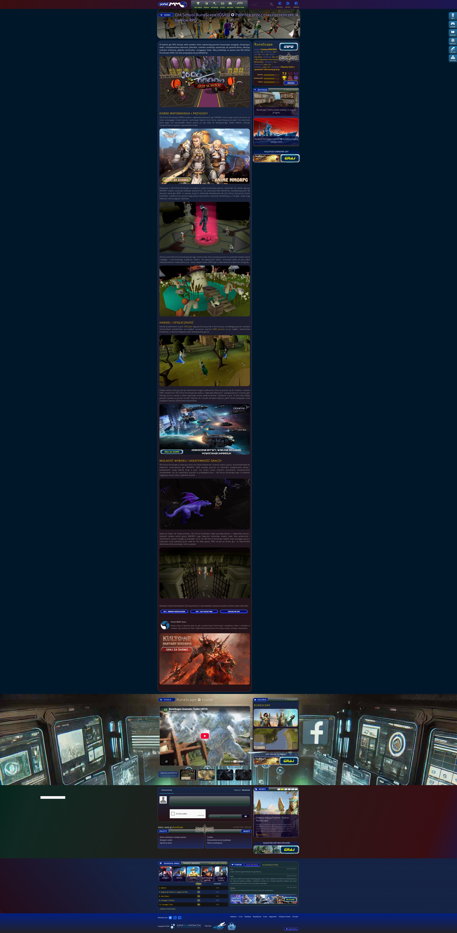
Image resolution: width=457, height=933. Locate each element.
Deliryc (232, 888)
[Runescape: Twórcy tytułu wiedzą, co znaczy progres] (276, 115)
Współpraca (257, 917)
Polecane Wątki (252, 865)
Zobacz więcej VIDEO (169, 776)
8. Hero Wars (164, 896)
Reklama (233, 917)
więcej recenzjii (292, 90)
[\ (278, 789)
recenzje (214, 7)
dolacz (287, 7)
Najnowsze (246, 790)
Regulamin (273, 917)
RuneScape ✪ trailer (195, 699)
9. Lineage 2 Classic (166, 900)
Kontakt (295, 917)
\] (295, 789)
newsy (206, 7)
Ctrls (231, 876)
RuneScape (263, 44)
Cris (231, 869)
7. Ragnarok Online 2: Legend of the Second (176, 892)
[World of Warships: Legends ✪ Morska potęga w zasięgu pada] (276, 144)
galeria (230, 7)
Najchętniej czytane (270, 865)
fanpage (296, 7)
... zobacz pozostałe (166, 909)
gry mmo (198, 7)
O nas (240, 917)
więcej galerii (292, 699)
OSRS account (218, 329)
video (222, 7)
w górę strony (292, 929)
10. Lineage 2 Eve (166, 904)
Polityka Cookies (284, 917)
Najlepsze (237, 790)
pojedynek (239, 7)
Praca (265, 917)
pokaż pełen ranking (218, 863)
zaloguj (279, 7)
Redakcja (248, 917)
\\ (281, 789)
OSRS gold (188, 326)
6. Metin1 (162, 888)
